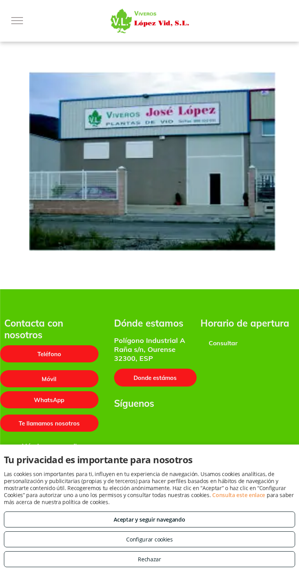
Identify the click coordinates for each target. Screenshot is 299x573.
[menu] (17, 21)
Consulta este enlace (238, 495)
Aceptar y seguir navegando (149, 519)
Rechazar (149, 559)
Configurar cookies (149, 539)
